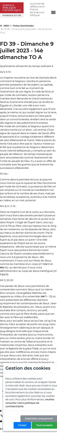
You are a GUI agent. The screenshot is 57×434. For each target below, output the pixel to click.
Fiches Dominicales (23, 25)
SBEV (6, 25)
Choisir (22, 425)
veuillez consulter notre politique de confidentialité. (29, 403)
